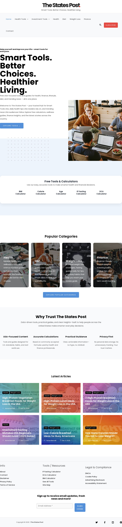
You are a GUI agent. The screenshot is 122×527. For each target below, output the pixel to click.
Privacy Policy (6, 481)
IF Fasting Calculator (52, 471)
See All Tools (48, 481)
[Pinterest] (121, 522)
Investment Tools (39, 19)
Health (56, 19)
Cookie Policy (91, 476)
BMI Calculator (49, 478)
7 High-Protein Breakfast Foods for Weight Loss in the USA (102, 401)
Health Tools (20, 19)
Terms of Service (7, 485)
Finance (87, 19)
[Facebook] (105, 522)
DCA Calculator (49, 475)
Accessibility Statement (96, 483)
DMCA (88, 473)
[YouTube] (113, 522)
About (2, 471)
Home (8, 19)
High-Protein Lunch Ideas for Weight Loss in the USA (59, 402)
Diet (64, 19)
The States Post (61, 5)
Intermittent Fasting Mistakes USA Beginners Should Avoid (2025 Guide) (18, 433)
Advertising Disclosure (95, 480)
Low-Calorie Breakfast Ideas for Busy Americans (59, 434)
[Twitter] (97, 522)
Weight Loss (75, 19)
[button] (27, 19)
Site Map (46, 485)
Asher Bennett (10, 408)
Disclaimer (4, 478)
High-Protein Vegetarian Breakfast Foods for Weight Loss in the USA (19, 401)
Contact (10, 31)
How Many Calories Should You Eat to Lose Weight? (101, 434)
